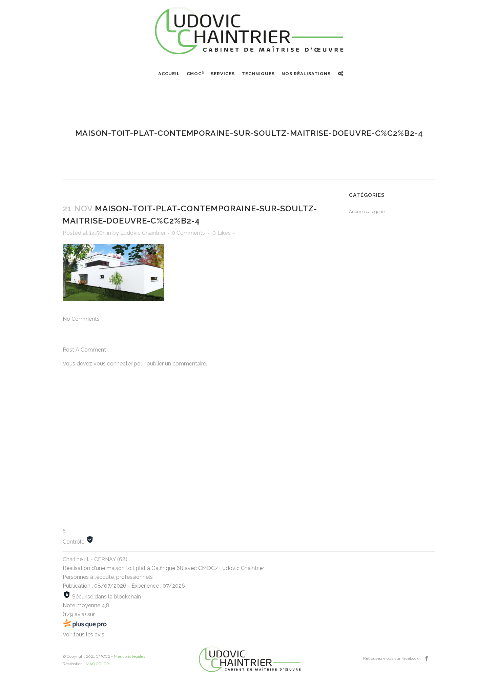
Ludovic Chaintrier (143, 233)
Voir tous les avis (83, 634)
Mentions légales (129, 656)
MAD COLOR (97, 663)
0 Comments (188, 233)
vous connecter (113, 363)
